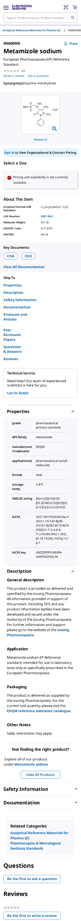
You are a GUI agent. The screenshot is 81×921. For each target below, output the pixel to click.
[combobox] (40, 17)
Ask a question (38, 76)
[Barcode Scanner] (65, 7)
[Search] (72, 17)
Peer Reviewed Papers (12, 335)
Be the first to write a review (33, 916)
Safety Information (19, 299)
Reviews (10, 359)
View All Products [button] (40, 774)
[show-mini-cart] (75, 7)
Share (73, 43)
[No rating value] (12, 71)
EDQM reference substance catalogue (39, 710)
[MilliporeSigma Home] (22, 7)
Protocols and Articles (15, 317)
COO (28, 256)
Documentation (16, 307)
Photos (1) (40, 139)
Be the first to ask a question (32, 878)
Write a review (13, 76)
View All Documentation (23, 267)
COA (10, 256)
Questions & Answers (12, 349)
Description (13, 292)
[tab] (35, 30)
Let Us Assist (18, 393)
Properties (12, 285)
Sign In (9, 152)
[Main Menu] (6, 7)
